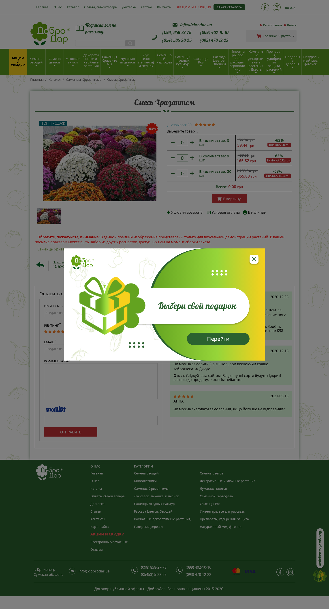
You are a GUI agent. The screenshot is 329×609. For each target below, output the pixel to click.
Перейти (218, 338)
